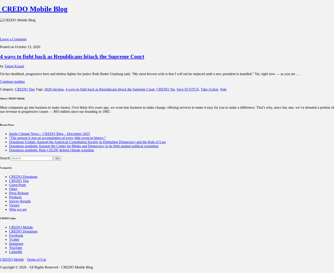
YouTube (15, 248)
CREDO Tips (25, 89)
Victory (14, 205)
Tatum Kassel (14, 66)
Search (5, 158)
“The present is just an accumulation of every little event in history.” (57, 138)
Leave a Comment (13, 39)
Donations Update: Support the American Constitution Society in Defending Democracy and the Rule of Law (87, 142)
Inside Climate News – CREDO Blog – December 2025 (49, 134)
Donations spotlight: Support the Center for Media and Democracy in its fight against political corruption (84, 146)
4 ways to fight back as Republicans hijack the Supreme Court (72, 56)
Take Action (209, 89)
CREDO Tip (165, 89)
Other (13, 189)
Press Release (19, 193)
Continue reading (12, 82)
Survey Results (20, 201)
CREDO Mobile (21, 227)
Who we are (18, 209)
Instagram (16, 244)
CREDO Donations (23, 177)
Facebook (16, 235)
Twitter (14, 239)
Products (15, 197)
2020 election (54, 89)
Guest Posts (17, 185)
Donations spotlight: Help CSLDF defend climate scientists (51, 150)
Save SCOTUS (188, 89)
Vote (223, 89)
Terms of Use (36, 259)
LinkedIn (15, 252)
